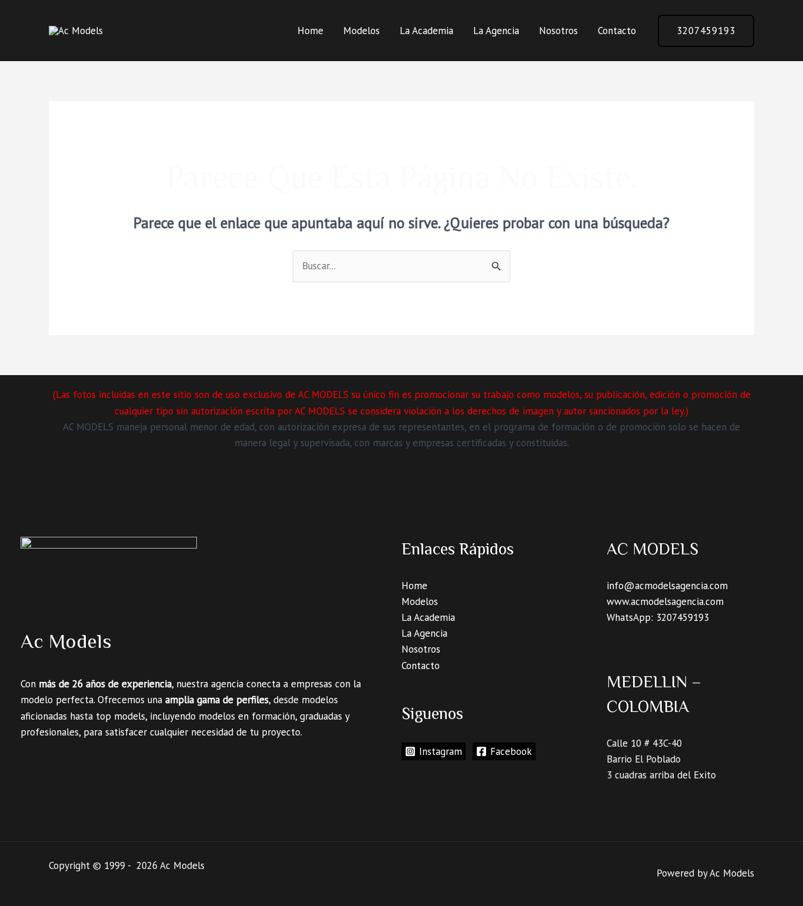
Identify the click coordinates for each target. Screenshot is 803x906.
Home (310, 30)
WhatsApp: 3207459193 (658, 617)
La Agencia (496, 30)
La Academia (426, 30)
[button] (706, 31)
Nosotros (558, 30)
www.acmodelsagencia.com (665, 601)
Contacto (617, 30)
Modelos (361, 30)
